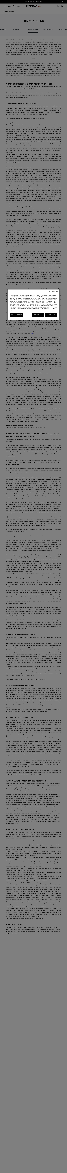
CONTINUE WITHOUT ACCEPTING (51, 291)
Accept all (51, 315)
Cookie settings (16, 315)
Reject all (37, 315)
